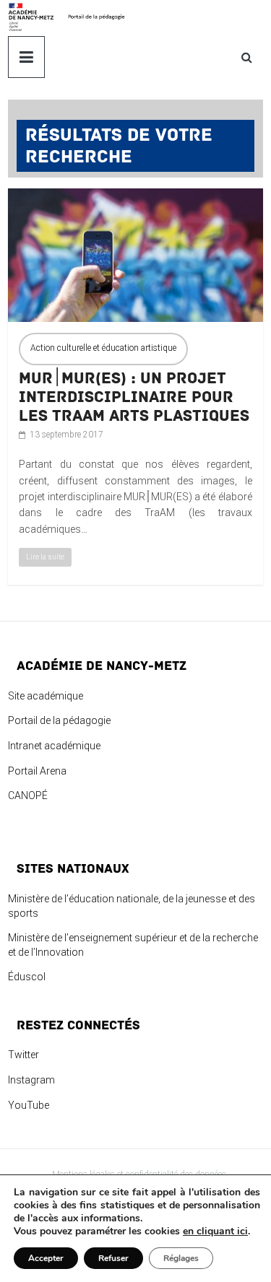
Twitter (23, 1054)
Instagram (31, 1080)
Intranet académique (54, 745)
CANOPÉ (28, 795)
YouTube (28, 1105)
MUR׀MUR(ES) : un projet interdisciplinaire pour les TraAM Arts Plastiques (134, 397)
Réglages (181, 1258)
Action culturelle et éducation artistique (103, 348)
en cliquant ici (215, 1231)
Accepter (46, 1258)
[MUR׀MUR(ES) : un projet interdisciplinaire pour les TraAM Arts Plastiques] (135, 196)
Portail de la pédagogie (59, 720)
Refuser (113, 1258)
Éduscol (27, 976)
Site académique (45, 696)
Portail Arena (37, 771)
